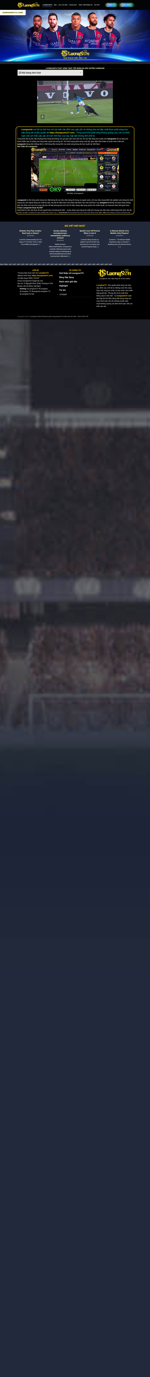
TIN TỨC (97, 5)
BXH (55, 5)
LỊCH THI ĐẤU (63, 5)
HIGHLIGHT (73, 5)
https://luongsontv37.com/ (62, 132)
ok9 (10, 264)
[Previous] (17, 245)
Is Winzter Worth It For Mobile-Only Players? (119, 232)
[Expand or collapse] (80, 73)
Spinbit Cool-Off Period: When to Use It (90, 232)
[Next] (133, 245)
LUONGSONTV (47, 5)
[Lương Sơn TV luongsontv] (28, 5)
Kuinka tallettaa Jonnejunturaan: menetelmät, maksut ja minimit (60, 234)
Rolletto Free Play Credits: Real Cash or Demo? (30, 232)
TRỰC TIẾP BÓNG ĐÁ (85, 5)
